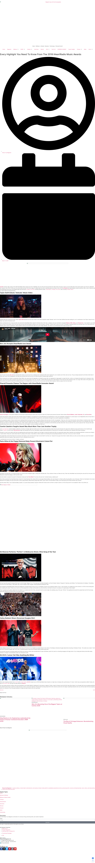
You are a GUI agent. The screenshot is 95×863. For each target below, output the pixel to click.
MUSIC (22, 49)
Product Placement (6, 829)
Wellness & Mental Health (5, 797)
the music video (6, 683)
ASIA (47, 49)
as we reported (5, 428)
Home (4, 49)
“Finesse (53, 289)
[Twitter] (6, 848)
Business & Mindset (4, 795)
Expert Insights (72, 49)
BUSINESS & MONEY (62, 49)
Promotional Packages (7, 833)
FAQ (3, 835)
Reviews (1, 805)
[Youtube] (15, 848)
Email (1, 818)
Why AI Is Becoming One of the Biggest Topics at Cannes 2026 (47, 705)
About (90, 49)
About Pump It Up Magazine (6, 727)
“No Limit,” (58, 289)
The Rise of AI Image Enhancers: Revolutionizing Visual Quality (78, 722)
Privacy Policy (40, 860)
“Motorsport (48, 289)
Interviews (36, 49)
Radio (85, 49)
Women (42, 49)
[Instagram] (4, 848)
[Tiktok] (12, 848)
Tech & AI (53, 49)
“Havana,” (5, 430)
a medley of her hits (30, 289)
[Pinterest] (9, 848)
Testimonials (2, 812)
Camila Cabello (23, 682)
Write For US (4, 828)
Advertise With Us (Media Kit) (8, 831)
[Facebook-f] (1, 848)
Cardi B (16, 682)
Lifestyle (29, 49)
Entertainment (3, 801)
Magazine (9, 49)
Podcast (78, 49)
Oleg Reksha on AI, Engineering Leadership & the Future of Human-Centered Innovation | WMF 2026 (15, 719)
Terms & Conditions (47, 860)
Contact (55, 860)
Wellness (15, 49)
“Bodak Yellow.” (70, 289)
